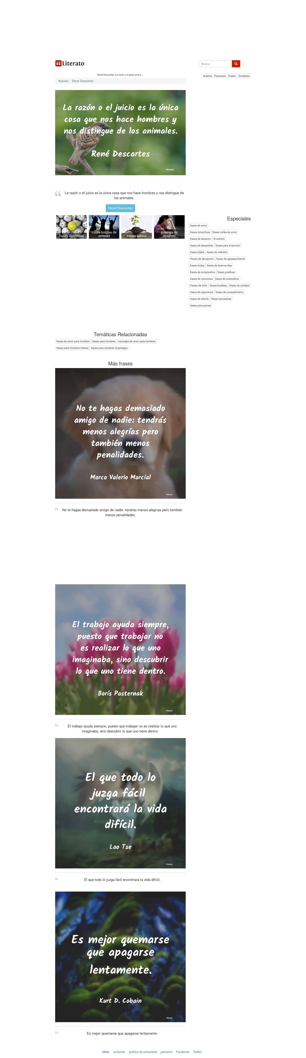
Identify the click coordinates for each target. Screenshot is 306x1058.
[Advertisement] (153, 29)
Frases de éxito (198, 285)
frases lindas (197, 265)
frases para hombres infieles (72, 348)
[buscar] (236, 63)
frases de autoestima (227, 279)
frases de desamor (200, 239)
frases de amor (198, 225)
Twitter (197, 1052)
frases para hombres (104, 341)
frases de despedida (201, 245)
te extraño (219, 239)
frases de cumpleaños (202, 272)
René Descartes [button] (120, 208)
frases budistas (218, 285)
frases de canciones (201, 279)
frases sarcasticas (221, 299)
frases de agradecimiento (230, 259)
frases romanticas (200, 232)
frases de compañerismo (230, 292)
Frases (232, 75)
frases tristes (197, 252)
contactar (119, 1052)
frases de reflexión (217, 252)
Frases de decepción (202, 259)
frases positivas (226, 272)
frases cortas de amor (225, 232)
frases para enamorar (228, 245)
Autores (207, 75)
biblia (105, 1051)
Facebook (182, 1052)
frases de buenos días (219, 265)
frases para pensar (200, 305)
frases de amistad (239, 285)
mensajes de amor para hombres (136, 341)
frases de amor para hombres (73, 341)
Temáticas (244, 75)
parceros (166, 1052)
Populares (220, 75)
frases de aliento (199, 299)
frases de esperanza (201, 292)
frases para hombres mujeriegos (109, 348)
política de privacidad (143, 1052)
